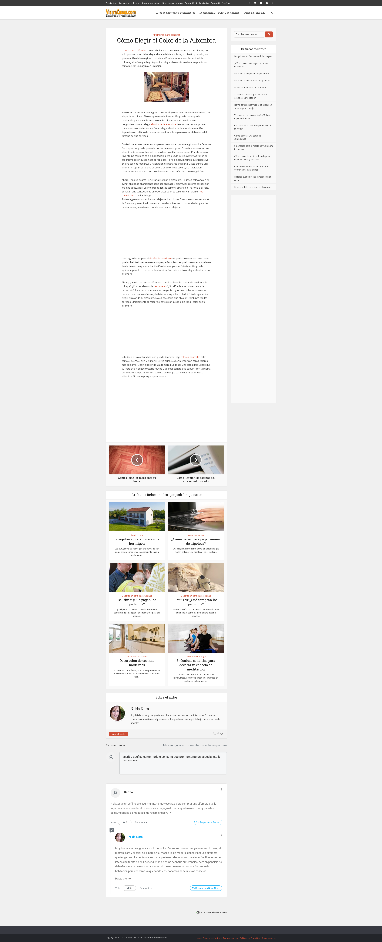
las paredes (160, 286)
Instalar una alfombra (135, 50)
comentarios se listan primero (207, 745)
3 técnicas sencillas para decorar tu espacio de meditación (196, 664)
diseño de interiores (161, 258)
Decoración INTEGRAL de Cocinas (219, 12)
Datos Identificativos (212, 938)
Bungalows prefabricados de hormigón (137, 541)
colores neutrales (190, 357)
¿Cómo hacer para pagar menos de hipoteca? (196, 541)
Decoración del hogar (195, 656)
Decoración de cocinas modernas (137, 662)
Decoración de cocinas (172, 3)
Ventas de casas (196, 535)
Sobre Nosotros (269, 938)
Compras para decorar (129, 3)
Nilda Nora (136, 837)
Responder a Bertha (209, 822)
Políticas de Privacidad (250, 938)
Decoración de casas (151, 3)
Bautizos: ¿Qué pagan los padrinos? (137, 602)
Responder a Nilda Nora (207, 888)
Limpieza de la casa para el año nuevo (252, 187)
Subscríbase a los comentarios (214, 912)
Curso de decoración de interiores (175, 12)
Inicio (199, 938)
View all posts (118, 734)
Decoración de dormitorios (197, 3)
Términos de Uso (230, 938)
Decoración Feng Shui (220, 3)
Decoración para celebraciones (137, 595)
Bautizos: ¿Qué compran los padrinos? (195, 602)
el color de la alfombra (163, 124)
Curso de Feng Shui (255, 12)
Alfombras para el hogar (166, 34)
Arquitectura (111, 3)
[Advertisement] (166, 234)
